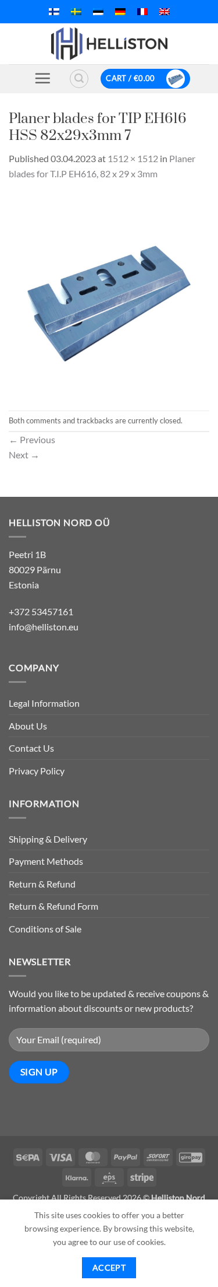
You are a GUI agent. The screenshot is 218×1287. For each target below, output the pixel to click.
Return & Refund (42, 883)
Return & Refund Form (53, 905)
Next (24, 454)
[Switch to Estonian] (98, 12)
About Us (28, 725)
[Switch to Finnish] (54, 12)
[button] (42, 78)
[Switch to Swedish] (76, 12)
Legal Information (44, 703)
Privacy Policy (37, 770)
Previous (32, 439)
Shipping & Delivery (48, 838)
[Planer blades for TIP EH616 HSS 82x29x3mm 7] (109, 294)
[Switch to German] (120, 12)
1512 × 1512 (133, 158)
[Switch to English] (164, 12)
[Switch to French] (142, 12)
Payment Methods (46, 861)
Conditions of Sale (45, 928)
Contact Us (31, 747)
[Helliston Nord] (109, 43)
